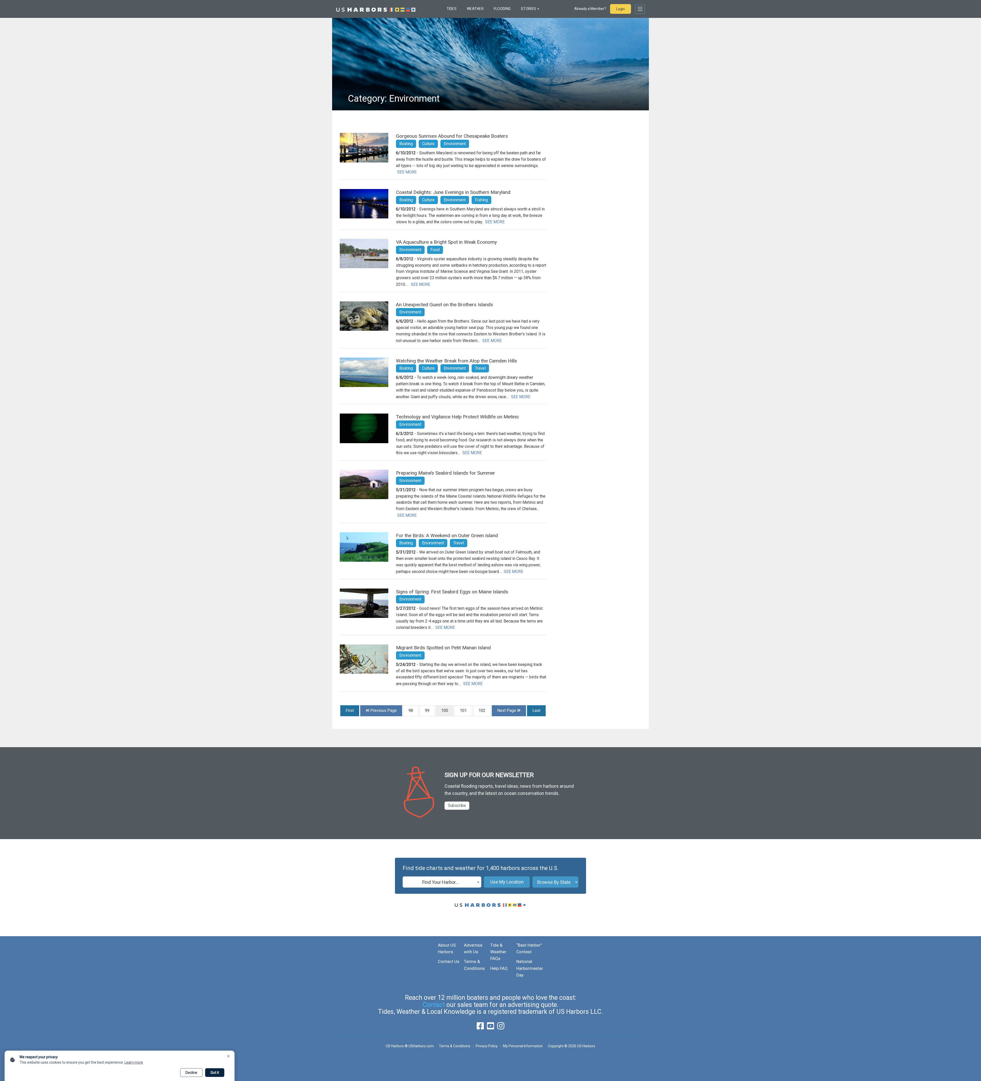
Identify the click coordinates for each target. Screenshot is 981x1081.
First (350, 710)
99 (427, 710)
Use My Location (507, 882)
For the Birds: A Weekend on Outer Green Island (447, 535)
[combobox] (442, 882)
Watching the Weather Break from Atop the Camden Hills (456, 361)
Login (620, 9)
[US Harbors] (375, 9)
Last (536, 710)
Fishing (481, 199)
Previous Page (383, 710)
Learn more (133, 1062)
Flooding (502, 9)
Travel (480, 368)
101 (463, 710)
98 (410, 710)
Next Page (507, 710)
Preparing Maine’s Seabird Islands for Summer (445, 473)
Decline (191, 1073)
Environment (455, 143)
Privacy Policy (487, 1046)
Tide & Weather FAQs (498, 952)
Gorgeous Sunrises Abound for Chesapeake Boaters (452, 136)
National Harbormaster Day (529, 968)
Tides (452, 9)
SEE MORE (407, 172)
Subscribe (457, 805)
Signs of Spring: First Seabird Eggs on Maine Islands (452, 592)
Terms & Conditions (454, 1046)
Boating (406, 143)
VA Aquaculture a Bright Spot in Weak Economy (446, 242)
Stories (528, 9)
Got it (215, 1073)
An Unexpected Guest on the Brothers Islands (444, 305)
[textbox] (442, 882)
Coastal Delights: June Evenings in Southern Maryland (453, 192)
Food (435, 249)
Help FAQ (499, 968)
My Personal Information (523, 1046)
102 (481, 710)
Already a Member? (590, 9)
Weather (475, 9)
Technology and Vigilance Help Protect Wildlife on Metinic (457, 417)
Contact (434, 1004)
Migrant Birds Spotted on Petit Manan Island (443, 648)
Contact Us (448, 961)
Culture (428, 143)
